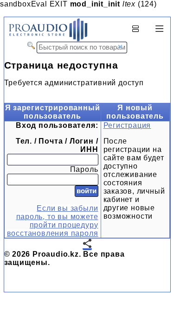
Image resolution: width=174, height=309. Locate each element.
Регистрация (127, 125)
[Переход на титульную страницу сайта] (45, 39)
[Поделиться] (87, 244)
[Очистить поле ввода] (120, 46)
